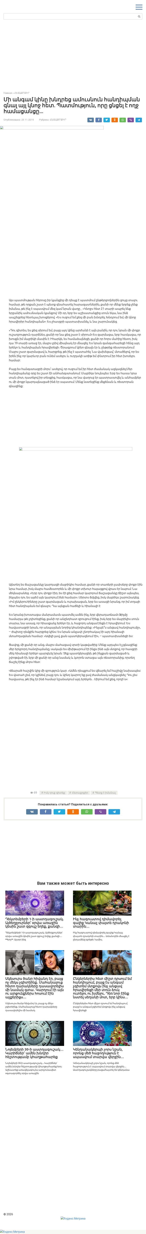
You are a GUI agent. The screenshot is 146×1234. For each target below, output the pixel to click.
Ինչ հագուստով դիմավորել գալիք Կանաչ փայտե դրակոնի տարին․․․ (101, 923)
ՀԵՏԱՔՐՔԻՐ (58, 119)
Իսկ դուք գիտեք (54, 792)
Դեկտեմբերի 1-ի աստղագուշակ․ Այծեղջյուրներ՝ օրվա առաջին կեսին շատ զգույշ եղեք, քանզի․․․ (34, 923)
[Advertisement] (75, 54)
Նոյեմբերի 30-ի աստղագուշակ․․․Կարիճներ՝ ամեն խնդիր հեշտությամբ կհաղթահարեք (34, 1053)
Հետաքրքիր (80, 792)
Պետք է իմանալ (105, 792)
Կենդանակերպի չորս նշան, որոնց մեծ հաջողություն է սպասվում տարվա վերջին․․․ (98, 1053)
